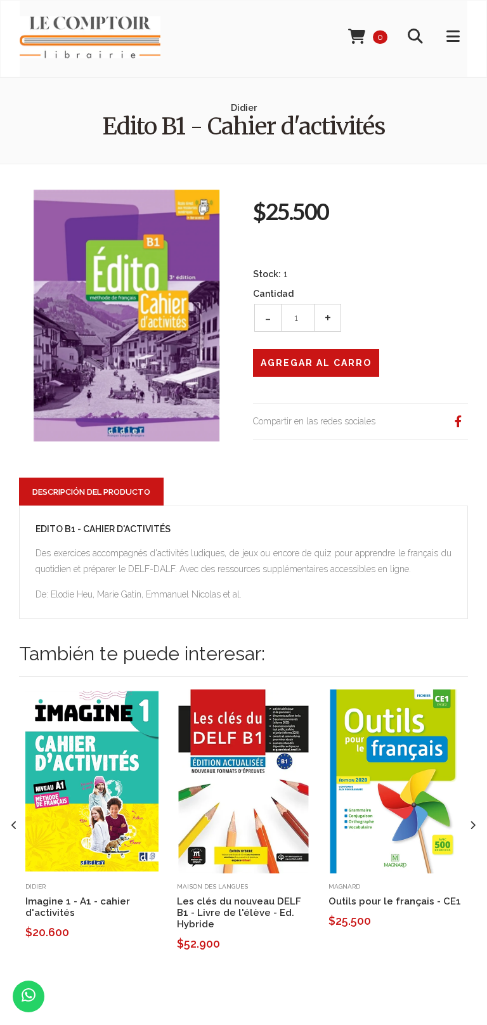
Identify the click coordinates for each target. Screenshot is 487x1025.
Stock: (267, 274)
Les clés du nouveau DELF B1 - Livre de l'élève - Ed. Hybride (239, 913)
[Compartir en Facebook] (458, 421)
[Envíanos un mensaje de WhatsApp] (28, 996)
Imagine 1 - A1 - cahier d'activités (77, 907)
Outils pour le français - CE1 (394, 901)
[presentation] (14, 825)
